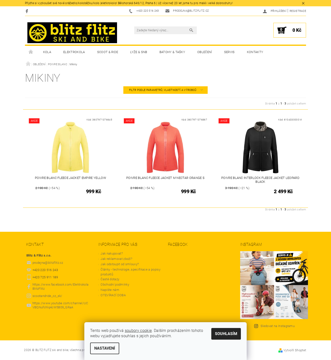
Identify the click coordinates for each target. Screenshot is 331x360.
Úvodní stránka (31, 52)
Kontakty (255, 52)
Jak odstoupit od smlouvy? (120, 264)
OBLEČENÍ (204, 52)
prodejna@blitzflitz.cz (47, 262)
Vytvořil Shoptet (295, 350)
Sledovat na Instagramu (277, 326)
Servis (229, 52)
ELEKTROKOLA (74, 52)
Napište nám (110, 290)
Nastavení (104, 348)
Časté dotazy (110, 279)
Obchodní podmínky (115, 284)
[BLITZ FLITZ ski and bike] (72, 32)
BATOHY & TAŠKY (172, 52)
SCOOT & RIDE (107, 52)
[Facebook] (27, 11)
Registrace (298, 11)
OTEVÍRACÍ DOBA (113, 295)
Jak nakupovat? (112, 253)
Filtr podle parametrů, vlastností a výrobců (163, 90)
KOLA (47, 52)
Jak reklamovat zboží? (116, 259)
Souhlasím (226, 333)
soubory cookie (138, 330)
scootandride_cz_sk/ (47, 296)
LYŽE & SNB (138, 52)
